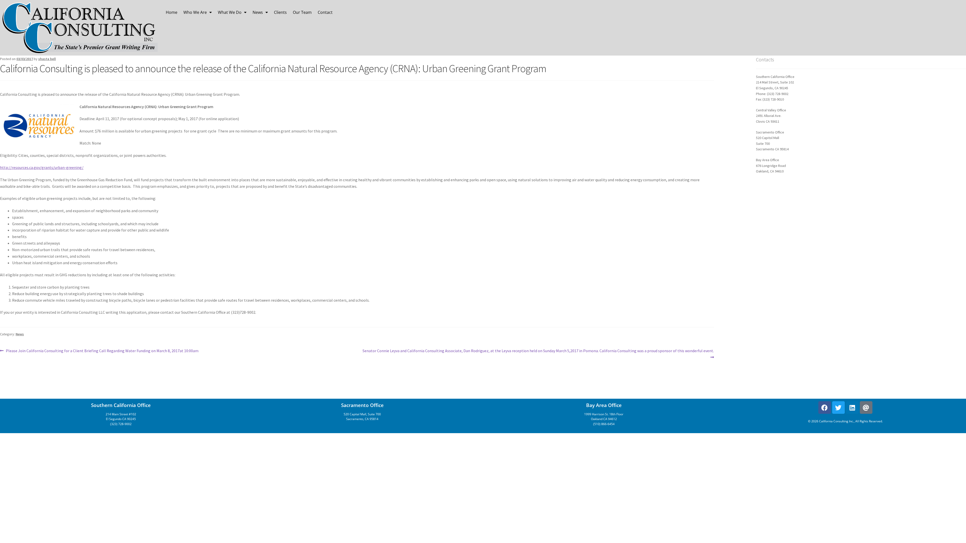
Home (171, 12)
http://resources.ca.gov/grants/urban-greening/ (42, 167)
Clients (280, 12)
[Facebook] (824, 407)
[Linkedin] (852, 407)
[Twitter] (838, 407)
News (258, 12)
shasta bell (47, 59)
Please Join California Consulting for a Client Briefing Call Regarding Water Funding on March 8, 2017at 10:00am (102, 350)
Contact (325, 12)
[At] (866, 407)
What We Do (230, 12)
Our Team (302, 12)
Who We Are (195, 12)
